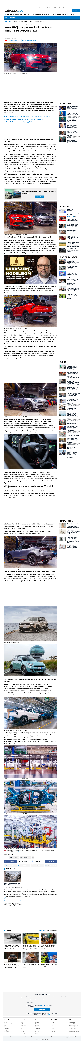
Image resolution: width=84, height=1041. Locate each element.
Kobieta (37, 1022)
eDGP (5, 1025)
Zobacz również (39, 196)
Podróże (22, 1031)
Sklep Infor (6, 1031)
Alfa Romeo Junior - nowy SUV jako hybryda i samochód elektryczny (25, 119)
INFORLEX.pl (48, 7)
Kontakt (9, 1037)
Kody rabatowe (38, 1023)
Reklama (21, 1037)
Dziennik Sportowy (39, 21)
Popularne (42, 930)
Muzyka (37, 1031)
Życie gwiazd (38, 1028)
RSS (75, 1037)
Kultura (36, 1033)
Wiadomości (23, 1026)
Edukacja (37, 1025)
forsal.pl (41, 7)
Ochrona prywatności (44, 1037)
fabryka (16, 857)
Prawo (52, 1022)
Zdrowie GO (20, 21)
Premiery (12, 17)
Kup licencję (19, 851)
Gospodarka (23, 1025)
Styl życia (53, 1031)
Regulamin (33, 1037)
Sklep (78, 7)
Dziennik (6, 24)
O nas (15, 1037)
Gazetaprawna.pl (8, 1023)
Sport (22, 1028)
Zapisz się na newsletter (30, 40)
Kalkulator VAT (72, 1026)
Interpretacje (7, 1030)
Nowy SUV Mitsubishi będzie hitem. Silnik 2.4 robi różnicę (12, 884)
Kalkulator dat (72, 1022)
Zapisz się (42, 1009)
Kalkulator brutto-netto (73, 1030)
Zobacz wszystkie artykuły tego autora (13, 900)
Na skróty (6, 1019)
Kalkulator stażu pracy (73, 1025)
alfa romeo (27, 857)
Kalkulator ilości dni (73, 1023)
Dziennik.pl (23, 1019)
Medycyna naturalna (55, 1026)
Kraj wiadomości (52, 930)
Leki (52, 1025)
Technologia (23, 1023)
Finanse (52, 1023)
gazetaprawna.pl (71, 7)
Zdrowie (22, 1030)
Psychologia (53, 1030)
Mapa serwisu (54, 1037)
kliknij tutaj (49, 1014)
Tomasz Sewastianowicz (9, 34)
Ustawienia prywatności (66, 1037)
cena (11, 857)
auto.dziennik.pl (12, 24)
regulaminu (42, 1005)
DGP (55, 7)
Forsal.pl (6, 1026)
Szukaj (77, 10)
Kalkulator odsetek (73, 1028)
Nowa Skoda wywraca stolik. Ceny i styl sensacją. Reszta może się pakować (39, 192)
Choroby (53, 1028)
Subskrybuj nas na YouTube (14, 40)
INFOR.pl (34, 7)
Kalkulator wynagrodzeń (74, 1031)
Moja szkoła (37, 1026)
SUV (21, 857)
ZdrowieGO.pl (62, 7)
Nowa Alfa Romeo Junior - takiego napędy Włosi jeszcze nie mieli (25, 122)
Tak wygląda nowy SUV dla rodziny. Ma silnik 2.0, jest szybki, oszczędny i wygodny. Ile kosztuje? (13, 904)
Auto (6, 17)
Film (36, 1030)
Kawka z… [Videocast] (29, 21)
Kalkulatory (71, 1019)
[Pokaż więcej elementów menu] (79, 14)
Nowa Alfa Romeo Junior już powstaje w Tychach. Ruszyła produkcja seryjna (28, 116)
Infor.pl (5, 1022)
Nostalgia (14, 21)
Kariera (27, 1037)
